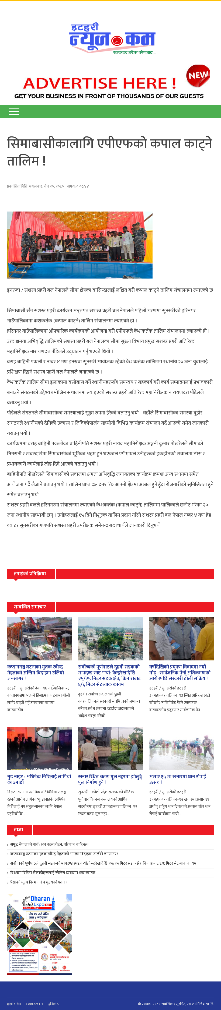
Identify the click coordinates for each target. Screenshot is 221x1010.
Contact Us (34, 1004)
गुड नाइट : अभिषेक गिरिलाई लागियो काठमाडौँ (39, 780)
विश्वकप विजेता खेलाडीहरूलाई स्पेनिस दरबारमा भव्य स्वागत (52, 873)
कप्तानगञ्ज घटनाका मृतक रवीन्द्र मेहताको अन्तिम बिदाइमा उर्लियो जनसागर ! (35, 673)
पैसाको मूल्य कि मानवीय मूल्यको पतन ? (38, 882)
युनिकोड (53, 1004)
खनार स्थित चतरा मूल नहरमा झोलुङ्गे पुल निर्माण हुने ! (110, 780)
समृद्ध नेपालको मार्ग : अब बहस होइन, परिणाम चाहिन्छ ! (49, 844)
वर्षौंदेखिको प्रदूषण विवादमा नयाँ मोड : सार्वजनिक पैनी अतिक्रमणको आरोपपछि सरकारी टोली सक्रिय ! (179, 673)
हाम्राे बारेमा (14, 1004)
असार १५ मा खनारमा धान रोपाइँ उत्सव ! (177, 780)
